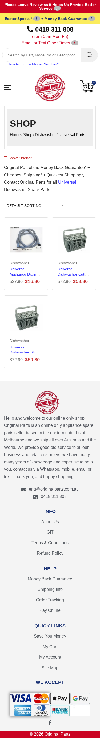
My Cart (50, 646)
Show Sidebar (19, 158)
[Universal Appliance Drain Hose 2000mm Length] (26, 239)
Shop (27, 134)
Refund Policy (50, 553)
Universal (67, 182)
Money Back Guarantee (50, 579)
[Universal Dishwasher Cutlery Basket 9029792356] (74, 239)
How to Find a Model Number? (33, 64)
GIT (50, 532)
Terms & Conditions (50, 543)
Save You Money (50, 636)
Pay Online (50, 610)
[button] (88, 86)
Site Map (50, 667)
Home (15, 134)
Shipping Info (50, 589)
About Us (50, 522)
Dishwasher (45, 134)
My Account (50, 657)
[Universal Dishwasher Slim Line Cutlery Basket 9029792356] (26, 317)
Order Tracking (50, 600)
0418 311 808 (47, 35)
